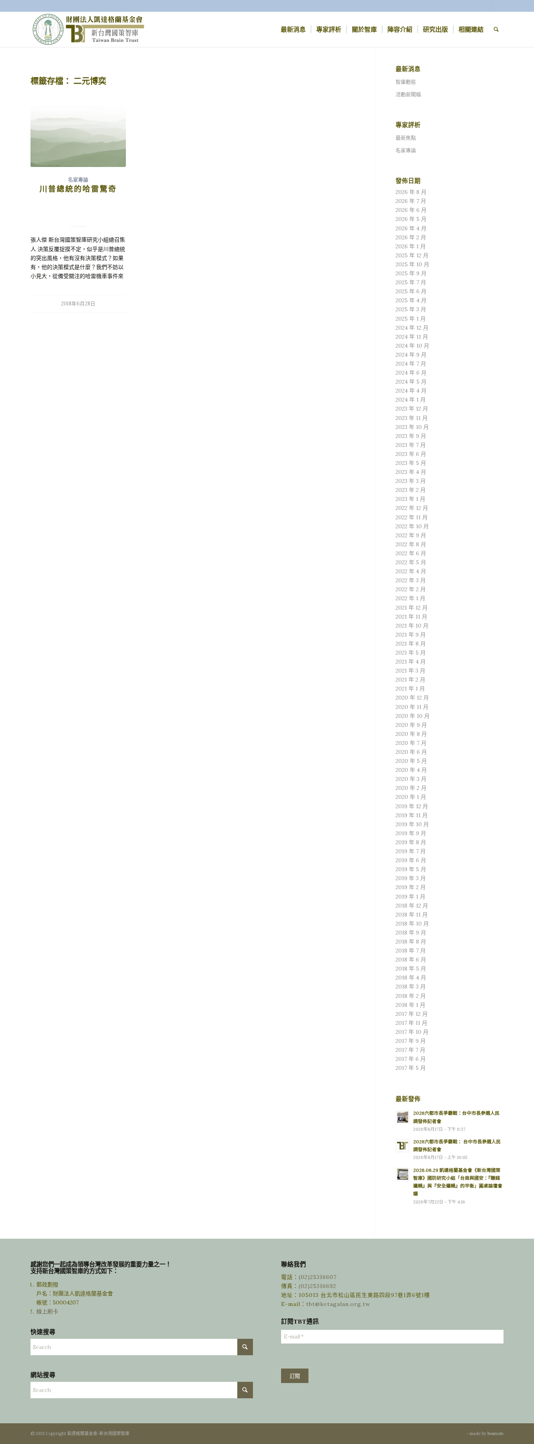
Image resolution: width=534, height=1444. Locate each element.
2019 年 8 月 (411, 842)
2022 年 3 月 (411, 580)
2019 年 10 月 (412, 824)
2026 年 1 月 (411, 246)
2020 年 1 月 (411, 796)
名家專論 (78, 180)
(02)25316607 (318, 1277)
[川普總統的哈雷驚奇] (78, 128)
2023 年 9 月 (411, 435)
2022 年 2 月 (411, 589)
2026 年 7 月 (411, 200)
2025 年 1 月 (411, 318)
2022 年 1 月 (410, 598)
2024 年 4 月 (411, 390)
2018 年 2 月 (411, 995)
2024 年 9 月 (411, 354)
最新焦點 (406, 138)
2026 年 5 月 (411, 218)
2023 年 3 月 (411, 480)
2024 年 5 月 (411, 381)
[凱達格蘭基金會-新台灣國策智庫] (89, 29)
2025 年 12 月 (412, 255)
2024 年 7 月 (411, 363)
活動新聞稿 (408, 94)
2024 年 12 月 (412, 327)
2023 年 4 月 (411, 471)
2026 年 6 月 (411, 209)
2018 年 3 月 (411, 986)
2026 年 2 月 (411, 237)
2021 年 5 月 (411, 652)
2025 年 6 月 (411, 291)
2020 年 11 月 (412, 706)
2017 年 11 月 (411, 1022)
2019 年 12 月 (412, 806)
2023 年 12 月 (412, 408)
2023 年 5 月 (411, 462)
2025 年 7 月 (411, 282)
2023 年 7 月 (411, 444)
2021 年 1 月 (410, 688)
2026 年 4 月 (411, 228)
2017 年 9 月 (411, 1040)
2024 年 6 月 (411, 372)
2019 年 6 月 (411, 860)
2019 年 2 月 (411, 887)
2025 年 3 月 (411, 309)
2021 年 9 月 (411, 634)
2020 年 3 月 (411, 778)
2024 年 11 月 (412, 336)
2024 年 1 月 (411, 399)
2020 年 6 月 (411, 751)
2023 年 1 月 (410, 498)
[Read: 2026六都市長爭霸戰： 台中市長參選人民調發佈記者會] (403, 1146)
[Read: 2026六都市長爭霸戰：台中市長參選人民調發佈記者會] (403, 1117)
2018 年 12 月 (412, 905)
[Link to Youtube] (498, 6)
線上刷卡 (48, 1311)
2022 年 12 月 (412, 507)
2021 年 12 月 (412, 607)
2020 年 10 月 (413, 715)
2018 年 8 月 (411, 941)
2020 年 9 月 (411, 724)
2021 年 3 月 (410, 670)
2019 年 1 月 (410, 896)
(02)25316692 (317, 1286)
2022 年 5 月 (411, 562)
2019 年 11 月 (412, 815)
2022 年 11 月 (412, 517)
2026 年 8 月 (411, 192)
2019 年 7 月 (411, 851)
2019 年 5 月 (411, 869)
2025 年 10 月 (412, 264)
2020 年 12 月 (412, 697)
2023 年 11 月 (412, 418)
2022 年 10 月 (412, 526)
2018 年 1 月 (410, 1004)
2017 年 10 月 (412, 1031)
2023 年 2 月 (411, 489)
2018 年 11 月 (412, 914)
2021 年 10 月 (412, 625)
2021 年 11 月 (411, 616)
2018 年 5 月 (411, 968)
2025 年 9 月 (411, 273)
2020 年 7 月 (411, 742)
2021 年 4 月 (411, 661)
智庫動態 (406, 82)
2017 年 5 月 (411, 1067)
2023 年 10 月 (412, 427)
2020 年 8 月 (411, 733)
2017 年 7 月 (410, 1049)
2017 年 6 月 (411, 1058)
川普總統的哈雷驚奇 (78, 189)
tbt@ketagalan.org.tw (338, 1304)
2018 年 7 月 (411, 950)
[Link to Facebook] (485, 6)
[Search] (496, 29)
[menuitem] (293, 29)
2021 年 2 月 (410, 679)
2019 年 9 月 (411, 833)
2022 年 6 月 (411, 553)
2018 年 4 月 (411, 977)
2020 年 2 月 (411, 787)
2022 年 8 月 (411, 544)
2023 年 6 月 (411, 453)
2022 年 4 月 (411, 571)
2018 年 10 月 (412, 923)
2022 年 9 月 (411, 535)
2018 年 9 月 (411, 932)
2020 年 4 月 (411, 769)
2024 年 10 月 (412, 345)
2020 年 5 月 (411, 760)
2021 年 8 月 (411, 643)
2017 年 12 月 (412, 1013)
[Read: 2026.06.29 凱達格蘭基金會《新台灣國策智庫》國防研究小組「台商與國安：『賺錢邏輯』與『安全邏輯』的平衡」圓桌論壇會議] (403, 1174)
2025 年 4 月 (411, 300)
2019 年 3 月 (411, 878)
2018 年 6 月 (411, 959)
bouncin (495, 1433)
